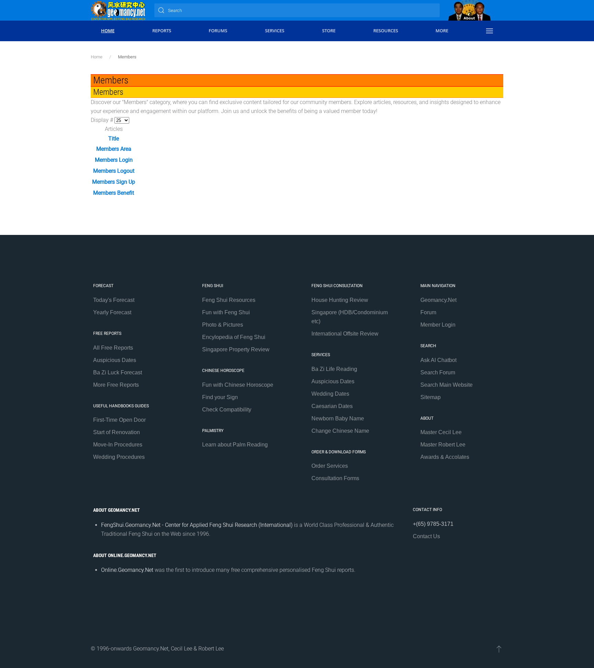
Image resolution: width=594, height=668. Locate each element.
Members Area (113, 149)
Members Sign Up (113, 182)
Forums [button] (218, 30)
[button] (489, 31)
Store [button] (329, 30)
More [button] (442, 30)
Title (113, 138)
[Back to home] (118, 10)
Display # (102, 120)
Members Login (114, 160)
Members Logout (113, 171)
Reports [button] (161, 30)
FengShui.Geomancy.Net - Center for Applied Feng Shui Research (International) (197, 525)
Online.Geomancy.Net (127, 570)
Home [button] (107, 30)
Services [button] (274, 30)
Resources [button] (385, 30)
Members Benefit (113, 193)
